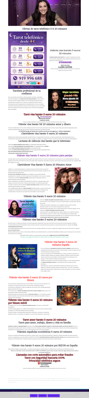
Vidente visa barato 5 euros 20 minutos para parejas (44, 155)
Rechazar (42, 395)
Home (51, 4)
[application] (58, 4)
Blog (70, 4)
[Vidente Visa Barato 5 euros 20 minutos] (10, 4)
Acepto (33, 395)
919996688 (46, 117)
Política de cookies (53, 395)
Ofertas (56, 4)
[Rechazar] (87, 394)
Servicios (63, 4)
